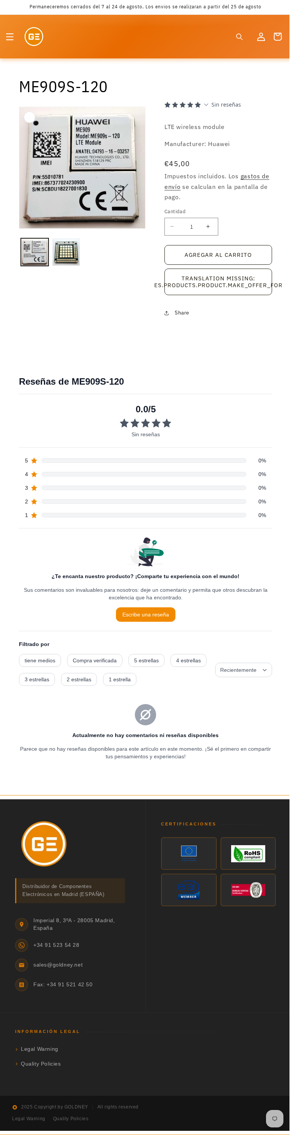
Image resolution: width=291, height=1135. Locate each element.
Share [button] (179, 312)
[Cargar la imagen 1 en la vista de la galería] (34, 249)
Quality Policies (41, 1064)
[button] (10, 36)
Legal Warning (39, 1049)
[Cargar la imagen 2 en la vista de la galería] (65, 249)
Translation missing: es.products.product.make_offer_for (214, 282)
